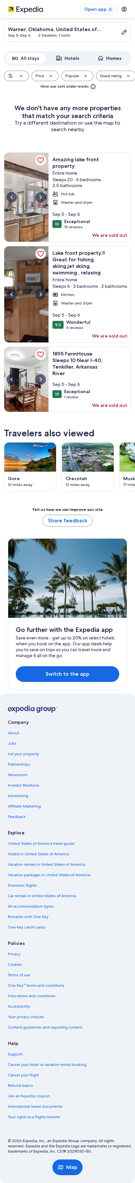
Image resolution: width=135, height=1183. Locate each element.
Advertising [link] (18, 795)
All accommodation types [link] (30, 906)
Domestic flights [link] (22, 885)
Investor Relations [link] (23, 785)
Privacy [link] (14, 954)
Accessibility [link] (19, 1006)
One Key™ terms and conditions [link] (36, 985)
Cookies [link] (15, 964)
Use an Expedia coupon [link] (29, 1096)
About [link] (13, 733)
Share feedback (67, 520)
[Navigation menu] (124, 9)
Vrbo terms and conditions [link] (31, 996)
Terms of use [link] (19, 975)
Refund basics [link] (20, 1085)
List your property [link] (23, 754)
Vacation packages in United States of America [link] (49, 875)
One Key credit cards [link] (26, 927)
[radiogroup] (67, 58)
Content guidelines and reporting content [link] (45, 1027)
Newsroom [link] (18, 774)
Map (71, 1167)
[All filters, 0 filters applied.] (16, 76)
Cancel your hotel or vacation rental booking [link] (47, 1064)
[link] (40, 160)
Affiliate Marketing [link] (24, 806)
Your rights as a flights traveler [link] (34, 1117)
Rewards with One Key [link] (28, 916)
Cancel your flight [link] (23, 1075)
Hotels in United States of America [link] (38, 854)
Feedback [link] (17, 816)
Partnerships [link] (19, 764)
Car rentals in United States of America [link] (42, 895)
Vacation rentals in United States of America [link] (46, 864)
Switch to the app (67, 674)
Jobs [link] (12, 743)
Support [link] (15, 1054)
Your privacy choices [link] (26, 1016)
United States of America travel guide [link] (41, 843)
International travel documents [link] (35, 1106)
